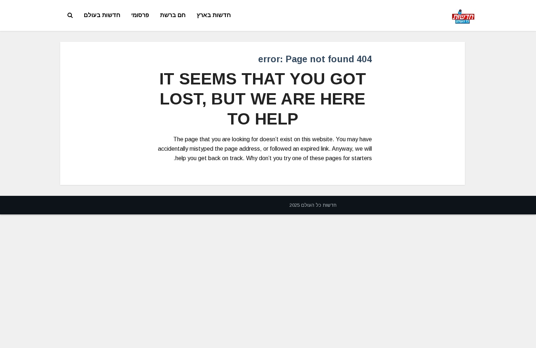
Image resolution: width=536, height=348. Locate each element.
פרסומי (140, 15)
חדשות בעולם (102, 15)
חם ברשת (173, 15)
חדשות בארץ (214, 15)
